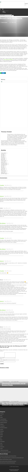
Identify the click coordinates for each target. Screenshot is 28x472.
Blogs (1, 415)
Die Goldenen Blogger (3, 420)
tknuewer (2, 196)
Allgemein (2, 413)
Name (1, 358)
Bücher (1, 417)
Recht (1, 439)
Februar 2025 (3, 170)
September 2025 (4, 164)
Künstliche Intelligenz (3, 427)
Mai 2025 (3, 167)
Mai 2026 (3, 156)
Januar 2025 (3, 172)
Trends (1, 448)
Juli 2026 (2, 154)
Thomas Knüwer (4, 22)
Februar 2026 (3, 160)
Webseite (1, 361)
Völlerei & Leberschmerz (4, 450)
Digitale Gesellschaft (3, 422)
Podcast (1, 434)
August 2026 (3, 153)
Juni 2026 (3, 155)
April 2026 (3, 158)
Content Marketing (3, 418)
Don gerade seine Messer (8, 59)
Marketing (2, 431)
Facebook (4, 12)
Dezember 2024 (4, 173)
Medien (1, 432)
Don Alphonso (3, 223)
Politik (1, 436)
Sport (1, 443)
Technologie (2, 446)
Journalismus (2, 425)
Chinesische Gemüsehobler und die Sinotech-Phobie (8, 455)
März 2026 (3, 159)
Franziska (2, 185)
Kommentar (2, 357)
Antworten (26, 191)
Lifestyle (1, 429)
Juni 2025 (3, 165)
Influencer (2, 424)
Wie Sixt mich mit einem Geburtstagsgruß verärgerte (8, 461)
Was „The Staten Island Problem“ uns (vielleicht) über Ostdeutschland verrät (12, 457)
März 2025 (3, 169)
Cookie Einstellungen (14, 470)
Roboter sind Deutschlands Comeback (6, 459)
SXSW (1, 444)
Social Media (2, 441)
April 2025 (3, 168)
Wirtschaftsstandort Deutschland (5, 451)
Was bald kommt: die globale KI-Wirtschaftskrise (7, 462)
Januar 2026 (3, 161)
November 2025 (4, 163)
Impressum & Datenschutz (14, 469)
